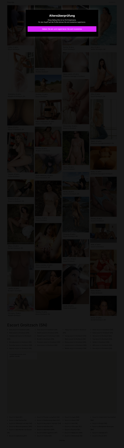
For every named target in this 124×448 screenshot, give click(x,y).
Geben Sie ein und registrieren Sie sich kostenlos (62, 29)
